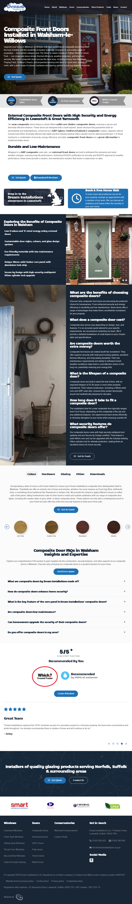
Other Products (97, 7)
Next (128, 527)
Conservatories (83, 7)
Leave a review (66, 693)
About (54, 7)
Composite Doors (40, 831)
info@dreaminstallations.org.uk (106, 848)
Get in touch (83, 456)
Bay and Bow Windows (14, 856)
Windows (63, 7)
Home (47, 7)
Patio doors (37, 850)
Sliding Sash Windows (14, 843)
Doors (71, 7)
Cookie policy (42, 881)
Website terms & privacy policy (20, 881)
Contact (123, 7)
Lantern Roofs (60, 837)
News (115, 7)
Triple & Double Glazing (15, 862)
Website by (9, 897)
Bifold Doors (37, 862)
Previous (7, 527)
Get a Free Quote (66, 571)
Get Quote (16, 77)
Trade (108, 7)
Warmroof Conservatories (66, 831)
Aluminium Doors (40, 837)
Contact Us (78, 780)
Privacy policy (57, 881)
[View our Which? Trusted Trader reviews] (45, 678)
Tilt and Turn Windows (14, 850)
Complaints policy (74, 881)
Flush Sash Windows (13, 837)
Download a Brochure (47, 177)
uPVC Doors (38, 843)
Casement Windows (13, 831)
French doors (38, 856)
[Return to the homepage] (15, 7)
